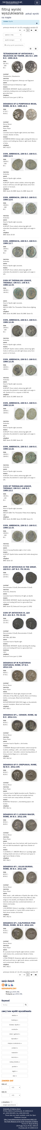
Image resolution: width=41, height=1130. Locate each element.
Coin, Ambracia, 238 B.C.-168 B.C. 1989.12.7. (20, 242)
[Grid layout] (36, 48)
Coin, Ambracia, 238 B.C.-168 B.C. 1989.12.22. (20, 447)
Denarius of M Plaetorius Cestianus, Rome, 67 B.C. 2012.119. (17, 665)
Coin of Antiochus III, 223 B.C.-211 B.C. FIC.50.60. (16, 614)
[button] (32, 30)
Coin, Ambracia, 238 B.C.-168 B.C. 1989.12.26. (20, 321)
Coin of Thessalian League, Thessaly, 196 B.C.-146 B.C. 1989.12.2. (17, 488)
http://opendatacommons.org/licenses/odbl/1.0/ (20, 1119)
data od (4, 1084)
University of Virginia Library (12, 1109)
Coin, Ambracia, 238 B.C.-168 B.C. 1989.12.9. (20, 155)
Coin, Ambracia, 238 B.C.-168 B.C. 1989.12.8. (20, 198)
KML (18, 992)
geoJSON (13, 992)
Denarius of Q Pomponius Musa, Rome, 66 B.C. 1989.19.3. (20, 105)
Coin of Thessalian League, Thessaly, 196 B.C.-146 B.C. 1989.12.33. (17, 282)
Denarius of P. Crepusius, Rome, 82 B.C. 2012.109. (20, 765)
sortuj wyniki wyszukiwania (14, 45)
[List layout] (30, 48)
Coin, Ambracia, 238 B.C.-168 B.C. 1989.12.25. (20, 360)
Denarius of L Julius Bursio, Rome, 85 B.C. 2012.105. (18, 867)
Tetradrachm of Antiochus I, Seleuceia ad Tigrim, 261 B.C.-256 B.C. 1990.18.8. (20, 55)
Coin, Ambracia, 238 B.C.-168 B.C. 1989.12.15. (20, 526)
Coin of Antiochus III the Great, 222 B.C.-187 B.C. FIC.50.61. (19, 568)
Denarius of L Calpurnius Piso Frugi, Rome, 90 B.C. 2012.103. (19, 924)
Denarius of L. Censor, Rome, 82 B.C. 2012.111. (20, 716)
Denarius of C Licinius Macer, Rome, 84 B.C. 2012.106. (19, 815)
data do (4, 1092)
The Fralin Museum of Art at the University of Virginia (21, 1121)
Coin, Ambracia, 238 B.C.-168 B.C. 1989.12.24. (20, 404)
